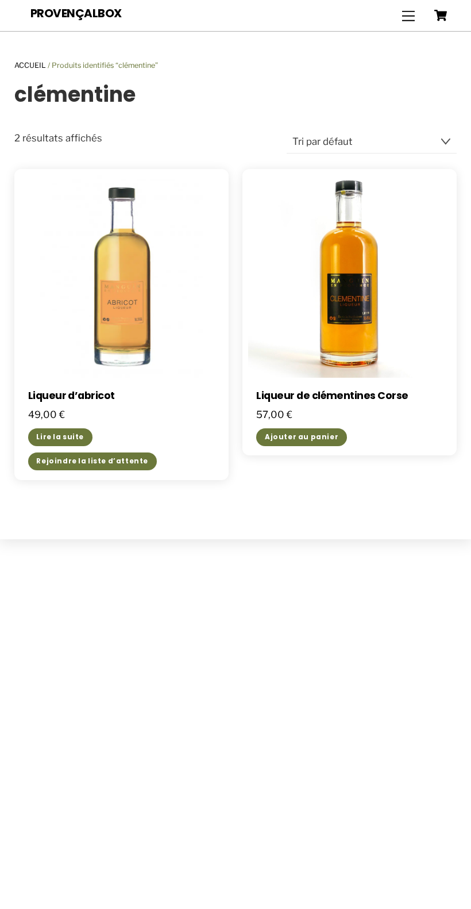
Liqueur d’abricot (71, 395)
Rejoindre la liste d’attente (92, 461)
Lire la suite (60, 437)
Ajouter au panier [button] (301, 437)
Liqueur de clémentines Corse (332, 395)
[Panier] (440, 15)
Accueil (30, 65)
